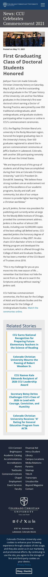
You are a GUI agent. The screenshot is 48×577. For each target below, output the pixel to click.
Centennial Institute (12, 474)
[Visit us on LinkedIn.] (33, 520)
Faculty (18, 488)
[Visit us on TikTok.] (21, 520)
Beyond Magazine (34, 485)
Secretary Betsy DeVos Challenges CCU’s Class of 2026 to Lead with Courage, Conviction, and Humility (24, 400)
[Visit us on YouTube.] (29, 521)
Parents (29, 466)
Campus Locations (34, 459)
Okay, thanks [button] (24, 571)
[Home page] (20, 5)
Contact (29, 488)
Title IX (28, 474)
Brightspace (16, 451)
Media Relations (33, 462)
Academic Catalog (13, 455)
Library (29, 455)
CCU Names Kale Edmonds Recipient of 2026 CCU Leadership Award (24, 380)
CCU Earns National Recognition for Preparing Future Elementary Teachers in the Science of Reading (24, 341)
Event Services (14, 485)
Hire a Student (32, 451)
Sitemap (29, 470)
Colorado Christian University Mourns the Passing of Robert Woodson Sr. (24, 361)
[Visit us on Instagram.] (14, 521)
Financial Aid (31, 447)
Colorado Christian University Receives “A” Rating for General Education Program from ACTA (24, 422)
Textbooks (17, 470)
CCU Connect (15, 447)
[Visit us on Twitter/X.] (25, 521)
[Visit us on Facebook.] (17, 521)
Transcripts (31, 477)
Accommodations (13, 459)
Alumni (18, 466)
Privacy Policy (24, 564)
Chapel (18, 477)
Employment (15, 481)
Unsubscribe (31, 481)
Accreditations (14, 462)
